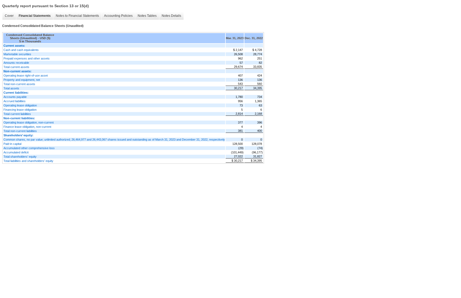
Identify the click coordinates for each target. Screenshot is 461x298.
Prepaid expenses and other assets (26, 58)
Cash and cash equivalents (21, 49)
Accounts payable (15, 96)
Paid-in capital (12, 143)
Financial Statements (35, 16)
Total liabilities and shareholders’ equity (28, 160)
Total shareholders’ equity (20, 156)
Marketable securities (17, 54)
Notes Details (171, 16)
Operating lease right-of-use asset (25, 75)
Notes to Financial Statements (77, 16)
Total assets (11, 88)
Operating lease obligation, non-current (28, 122)
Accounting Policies (118, 16)
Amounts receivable (16, 62)
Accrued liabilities (14, 101)
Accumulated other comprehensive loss (29, 148)
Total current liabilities (17, 114)
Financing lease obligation (20, 109)
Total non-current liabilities (20, 131)
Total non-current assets (19, 84)
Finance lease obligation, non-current (27, 126)
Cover (9, 16)
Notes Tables (147, 16)
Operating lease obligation (20, 105)
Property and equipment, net (21, 79)
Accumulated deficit (16, 152)
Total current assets (16, 67)
